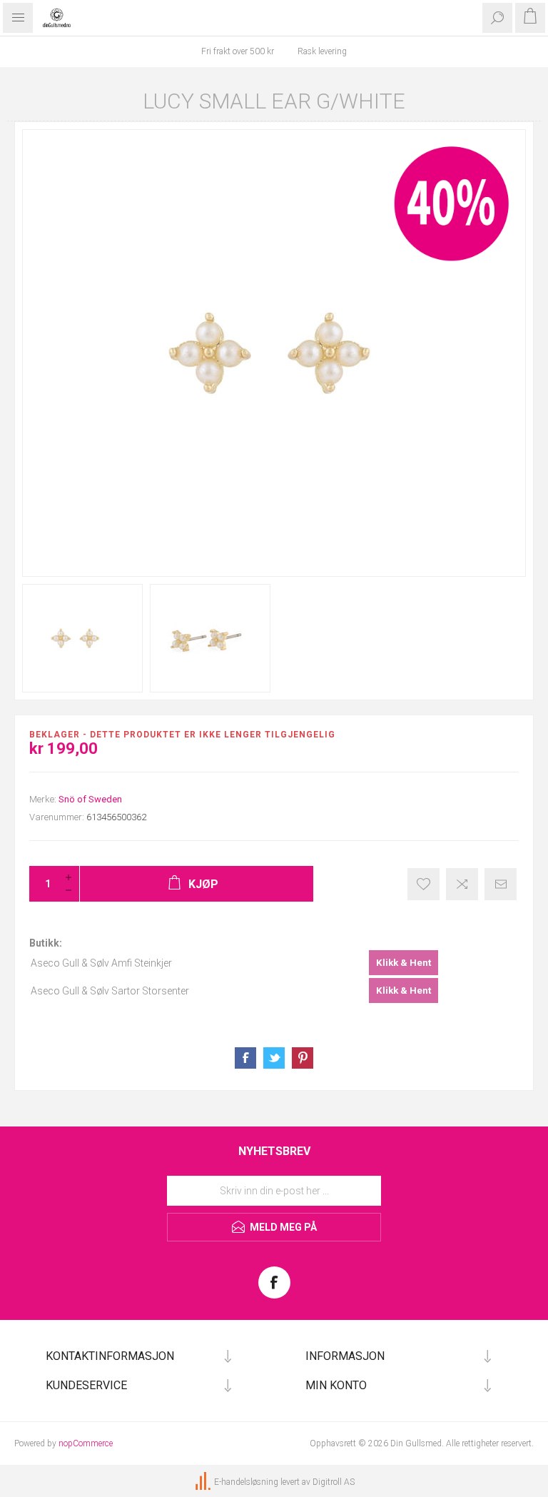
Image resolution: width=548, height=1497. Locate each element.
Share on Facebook (245, 1058)
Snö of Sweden (90, 799)
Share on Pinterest (302, 1058)
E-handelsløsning (246, 1482)
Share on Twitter (274, 1058)
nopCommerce (86, 1443)
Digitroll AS (334, 1482)
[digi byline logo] (204, 1482)
